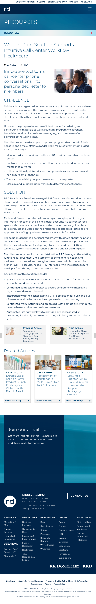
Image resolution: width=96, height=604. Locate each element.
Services (10, 517)
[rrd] (7, 9)
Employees (84, 517)
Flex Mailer (10, 556)
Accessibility (59, 584)
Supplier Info (65, 558)
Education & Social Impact (29, 537)
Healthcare (27, 550)
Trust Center (36, 584)
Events (62, 538)
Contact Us (80, 495)
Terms (48, 584)
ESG (61, 534)
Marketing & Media (10, 523)
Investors (63, 542)
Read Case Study (17, 400)
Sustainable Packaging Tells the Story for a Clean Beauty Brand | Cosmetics (32, 334)
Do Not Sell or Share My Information (71, 581)
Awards (62, 522)
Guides (43, 530)
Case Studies (46, 526)
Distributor (11, 581)
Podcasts (45, 534)
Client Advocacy (57, 2)
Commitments (66, 530)
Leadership (64, 546)
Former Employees (82, 534)
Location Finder (25, 2)
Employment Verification (83, 527)
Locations (63, 550)
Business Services (8, 530)
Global (41, 2)
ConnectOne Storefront (11, 550)
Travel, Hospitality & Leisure (28, 557)
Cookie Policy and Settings (30, 581)
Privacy (49, 581)
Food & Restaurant (27, 544)
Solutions (11, 544)
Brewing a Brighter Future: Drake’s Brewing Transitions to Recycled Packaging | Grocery (77, 385)
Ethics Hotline (84, 522)
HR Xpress (82, 540)
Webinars (45, 549)
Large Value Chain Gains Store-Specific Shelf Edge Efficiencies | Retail (79, 333)
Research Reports (45, 539)
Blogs (43, 522)
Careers (74, 2)
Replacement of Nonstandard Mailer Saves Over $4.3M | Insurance (48, 380)
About (63, 517)
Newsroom (64, 554)
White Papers (47, 545)
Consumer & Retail (28, 530)
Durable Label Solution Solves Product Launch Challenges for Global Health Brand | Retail (16, 383)
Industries (29, 517)
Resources (47, 517)
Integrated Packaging (9, 537)
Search (88, 2)
